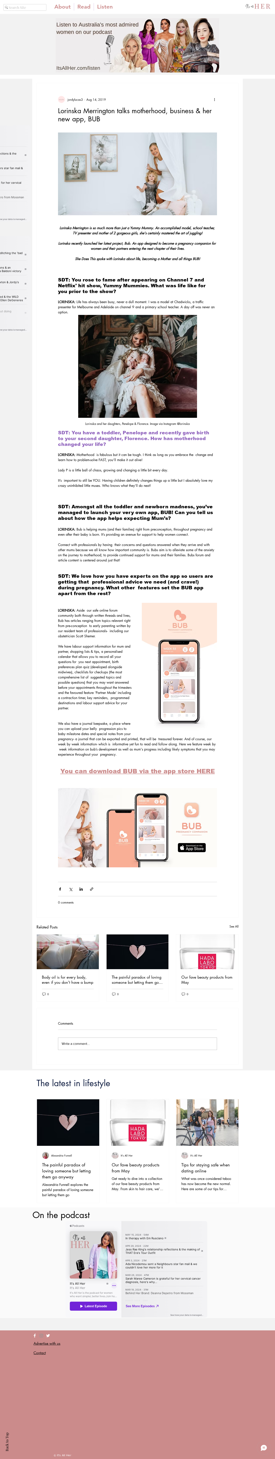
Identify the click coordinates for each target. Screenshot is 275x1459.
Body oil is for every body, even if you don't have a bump (67, 980)
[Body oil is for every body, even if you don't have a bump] (68, 951)
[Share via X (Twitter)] (71, 889)
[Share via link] (92, 889)
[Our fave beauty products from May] (207, 951)
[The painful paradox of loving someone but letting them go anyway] (138, 951)
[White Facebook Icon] (34, 1335)
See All (233, 926)
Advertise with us (47, 1343)
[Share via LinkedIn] (81, 889)
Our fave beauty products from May (206, 980)
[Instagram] (41, 1335)
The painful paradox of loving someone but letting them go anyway (136, 980)
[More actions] (214, 99)
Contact (40, 1353)
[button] (84, 7)
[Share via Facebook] (60, 889)
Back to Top (7, 1441)
